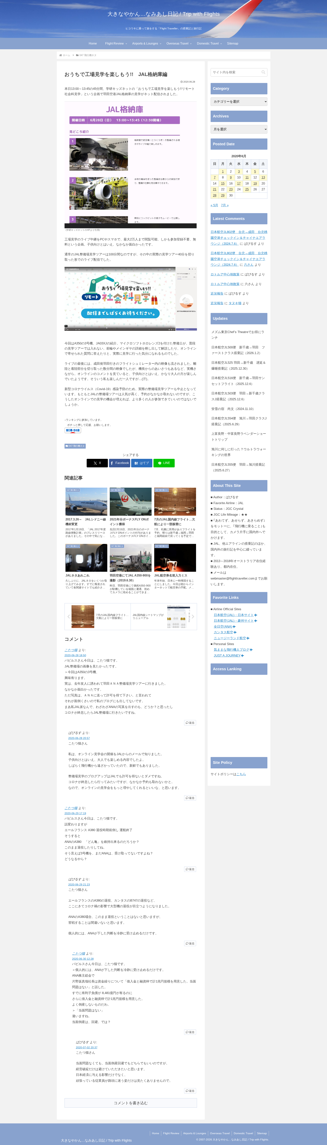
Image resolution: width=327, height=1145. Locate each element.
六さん (249, 265)
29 (222, 195)
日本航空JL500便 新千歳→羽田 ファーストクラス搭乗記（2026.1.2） (238, 350)
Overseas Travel (220, 1133)
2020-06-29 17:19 (75, 813)
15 (222, 183)
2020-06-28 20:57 (79, 738)
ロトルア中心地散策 (225, 274)
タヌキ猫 (235, 303)
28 (214, 195)
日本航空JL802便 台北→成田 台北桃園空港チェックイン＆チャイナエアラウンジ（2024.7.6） (239, 237)
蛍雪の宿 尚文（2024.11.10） (233, 409)
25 (247, 189)
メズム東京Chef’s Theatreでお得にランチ (237, 335)
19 (255, 183)
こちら (241, 774)
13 (263, 177)
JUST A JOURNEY (227, 655)
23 (231, 189)
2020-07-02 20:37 (86, 1047)
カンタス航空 (223, 632)
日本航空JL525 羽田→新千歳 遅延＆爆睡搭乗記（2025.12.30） (238, 365)
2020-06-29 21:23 (79, 884)
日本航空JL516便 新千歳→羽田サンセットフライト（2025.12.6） (238, 381)
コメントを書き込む (131, 1103)
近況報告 (217, 293)
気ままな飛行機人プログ (231, 649)
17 (239, 183)
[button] (263, 72)
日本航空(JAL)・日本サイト (234, 615)
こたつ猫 (71, 650)
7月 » (225, 205)
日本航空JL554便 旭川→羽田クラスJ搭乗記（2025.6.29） (239, 421)
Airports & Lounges (194, 1133)
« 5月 (214, 205)
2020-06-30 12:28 (83, 958)
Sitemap (262, 1133)
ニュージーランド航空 (230, 638)
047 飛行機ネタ (77, 446)
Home (155, 1133)
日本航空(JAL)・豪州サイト (234, 621)
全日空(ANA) (223, 626)
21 (214, 189)
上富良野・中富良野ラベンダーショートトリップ (238, 436)
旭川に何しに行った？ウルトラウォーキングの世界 (238, 452)
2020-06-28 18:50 (75, 655)
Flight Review (171, 1133)
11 (247, 177)
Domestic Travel (243, 1133)
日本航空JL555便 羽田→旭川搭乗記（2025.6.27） (238, 467)
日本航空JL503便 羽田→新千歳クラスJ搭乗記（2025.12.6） (238, 396)
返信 (191, 722)
